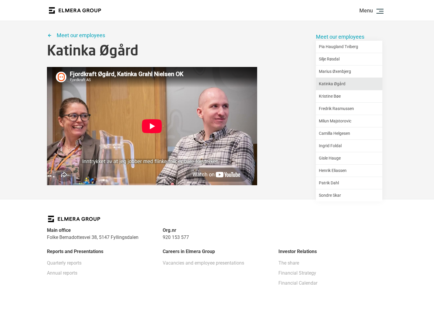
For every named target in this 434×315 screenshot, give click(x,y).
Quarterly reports (64, 263)
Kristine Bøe (330, 96)
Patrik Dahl (329, 183)
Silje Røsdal (329, 59)
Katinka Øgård (332, 83)
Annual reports (62, 273)
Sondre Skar (330, 195)
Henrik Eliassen (333, 170)
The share (288, 263)
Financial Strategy (297, 273)
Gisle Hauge (330, 158)
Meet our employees (340, 37)
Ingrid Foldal (330, 145)
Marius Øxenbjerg (335, 71)
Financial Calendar (297, 283)
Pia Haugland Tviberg (338, 46)
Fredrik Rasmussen (336, 108)
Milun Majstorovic (335, 121)
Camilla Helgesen (334, 133)
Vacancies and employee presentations (203, 263)
